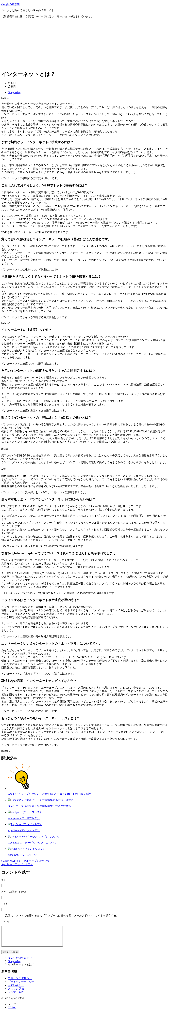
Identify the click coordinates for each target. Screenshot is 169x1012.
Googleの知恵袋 (10, 4)
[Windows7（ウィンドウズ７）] (27, 848)
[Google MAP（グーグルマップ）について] (33, 836)
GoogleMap (14, 92)
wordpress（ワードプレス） (24, 818)
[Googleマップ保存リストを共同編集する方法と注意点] (41, 800)
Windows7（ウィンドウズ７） (25, 854)
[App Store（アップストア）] (25, 824)
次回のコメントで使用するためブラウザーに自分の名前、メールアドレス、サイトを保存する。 (62, 915)
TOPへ (12, 1007)
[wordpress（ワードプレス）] (25, 812)
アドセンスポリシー (20, 978)
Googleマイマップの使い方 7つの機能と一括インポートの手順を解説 (49, 793)
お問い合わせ (16, 985)
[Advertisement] (84, 44)
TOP (20, 958)
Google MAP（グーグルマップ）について (32, 842)
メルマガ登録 (16, 988)
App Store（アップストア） (24, 830)
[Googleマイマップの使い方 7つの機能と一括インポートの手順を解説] (20, 788)
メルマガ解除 (16, 992)
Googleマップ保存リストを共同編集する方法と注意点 (39, 806)
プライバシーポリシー (21, 981)
